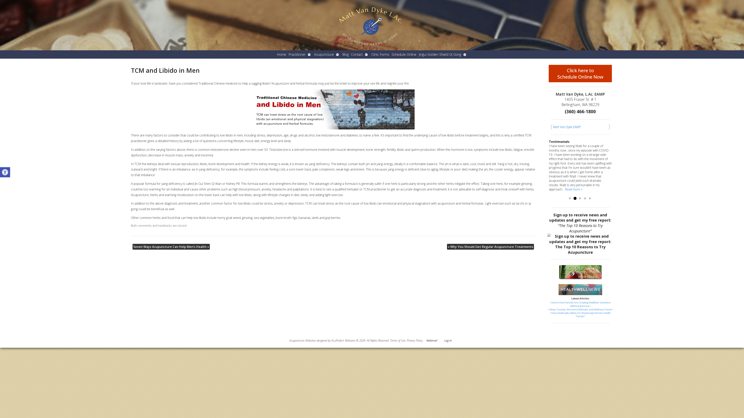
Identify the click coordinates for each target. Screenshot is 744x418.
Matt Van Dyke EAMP (567, 127)
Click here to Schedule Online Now (580, 73)
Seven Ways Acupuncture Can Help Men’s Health (171, 247)
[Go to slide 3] (580, 198)
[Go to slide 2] (575, 198)
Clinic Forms (380, 54)
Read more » (573, 189)
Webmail (431, 340)
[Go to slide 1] (570, 198)
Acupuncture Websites (302, 340)
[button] (5, 172)
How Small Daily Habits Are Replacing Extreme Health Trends (581, 314)
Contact (357, 54)
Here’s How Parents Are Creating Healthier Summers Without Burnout (581, 304)
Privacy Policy (415, 340)
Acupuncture (324, 54)
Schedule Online (404, 54)
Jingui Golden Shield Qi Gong (440, 54)
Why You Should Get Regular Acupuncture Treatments (490, 247)
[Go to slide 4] (585, 198)
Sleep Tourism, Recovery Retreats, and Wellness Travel (580, 309)
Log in (448, 340)
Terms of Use (398, 340)
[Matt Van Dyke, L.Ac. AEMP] (372, 25)
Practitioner (297, 54)
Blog (345, 54)
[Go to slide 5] (590, 198)
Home (281, 54)
